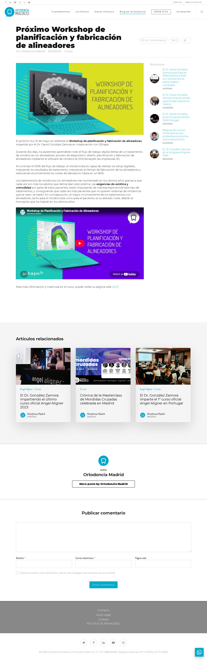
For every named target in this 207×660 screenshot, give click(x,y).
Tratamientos (61, 11)
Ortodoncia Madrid (33, 51)
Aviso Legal (103, 614)
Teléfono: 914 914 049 (193, 2)
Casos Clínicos (104, 11)
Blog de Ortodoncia (133, 11)
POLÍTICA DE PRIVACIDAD (103, 623)
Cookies (104, 619)
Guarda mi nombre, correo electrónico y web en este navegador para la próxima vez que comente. (67, 572)
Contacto (103, 610)
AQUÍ (115, 286)
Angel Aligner (26, 389)
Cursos (68, 51)
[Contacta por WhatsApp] (199, 652)
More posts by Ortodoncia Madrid (103, 484)
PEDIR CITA (178, 2)
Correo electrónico (85, 558)
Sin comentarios (155, 40)
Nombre (20, 558)
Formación (184, 11)
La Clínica (82, 11)
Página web (140, 558)
